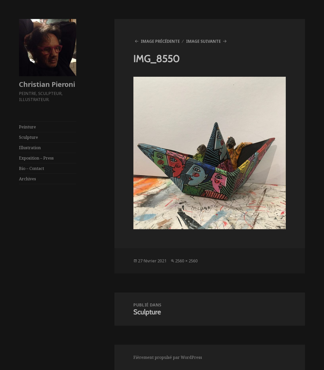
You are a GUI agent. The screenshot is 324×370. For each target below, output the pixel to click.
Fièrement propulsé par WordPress (167, 357)
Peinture (27, 127)
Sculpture (28, 137)
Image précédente (160, 41)
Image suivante (203, 41)
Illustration (30, 147)
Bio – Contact (31, 168)
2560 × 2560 (186, 261)
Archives (27, 179)
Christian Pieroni (47, 84)
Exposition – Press (36, 158)
